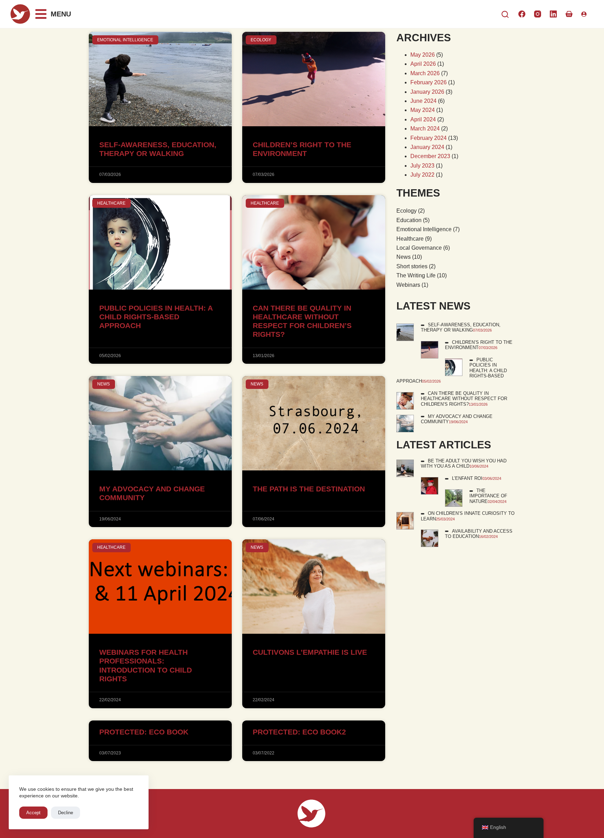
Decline (65, 812)
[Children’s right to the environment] (429, 349)
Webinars (408, 285)
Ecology (406, 211)
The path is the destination (309, 489)
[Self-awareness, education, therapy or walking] (405, 331)
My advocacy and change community (456, 419)
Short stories (411, 266)
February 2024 (428, 138)
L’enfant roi (467, 478)
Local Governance (419, 248)
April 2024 (423, 119)
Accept (33, 812)
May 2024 (422, 110)
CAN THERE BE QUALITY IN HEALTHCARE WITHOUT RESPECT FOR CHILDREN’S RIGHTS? (464, 399)
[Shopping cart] (569, 13)
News (403, 257)
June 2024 (423, 101)
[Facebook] (521, 13)
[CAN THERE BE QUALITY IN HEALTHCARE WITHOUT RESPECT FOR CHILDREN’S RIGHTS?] (405, 400)
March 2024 (425, 129)
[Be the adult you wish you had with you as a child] (405, 467)
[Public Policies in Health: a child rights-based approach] (453, 367)
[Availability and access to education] (429, 538)
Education (409, 220)
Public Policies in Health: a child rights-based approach (156, 316)
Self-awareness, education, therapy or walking (461, 327)
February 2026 (428, 82)
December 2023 (430, 156)
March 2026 (425, 73)
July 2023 (422, 166)
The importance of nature (488, 496)
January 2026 (427, 92)
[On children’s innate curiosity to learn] (405, 520)
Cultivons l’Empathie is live (310, 652)
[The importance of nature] (453, 497)
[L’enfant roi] (429, 485)
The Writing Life (416, 275)
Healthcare (410, 239)
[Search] (505, 14)
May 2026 (422, 55)
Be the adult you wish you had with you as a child (463, 463)
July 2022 (422, 175)
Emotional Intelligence (424, 229)
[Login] (584, 14)
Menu (61, 14)
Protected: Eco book (143, 732)
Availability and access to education (478, 533)
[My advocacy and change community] (405, 423)
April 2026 (423, 64)
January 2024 (427, 147)
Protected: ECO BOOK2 (299, 732)
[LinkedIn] (553, 13)
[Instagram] (537, 13)
